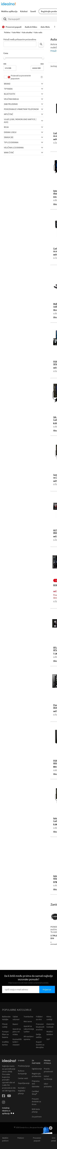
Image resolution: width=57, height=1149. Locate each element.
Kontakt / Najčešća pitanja (22, 1091)
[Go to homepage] (8, 4)
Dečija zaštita (38, 1035)
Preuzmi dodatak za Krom (36, 1102)
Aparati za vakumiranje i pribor (29, 1029)
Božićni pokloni (5, 1139)
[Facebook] (3, 1096)
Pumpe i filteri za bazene (5, 1034)
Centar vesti (23, 1078)
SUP (48, 1039)
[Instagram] (3, 1103)
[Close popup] (50, 1128)
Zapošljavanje (23, 1083)
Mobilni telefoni (49, 1033)
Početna (7, 32)
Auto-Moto (16, 32)
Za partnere (37, 1117)
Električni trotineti (50, 1025)
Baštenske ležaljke (6, 1018)
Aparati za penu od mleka (17, 1032)
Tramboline (28, 1016)
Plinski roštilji (4, 1025)
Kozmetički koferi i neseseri (17, 1042)
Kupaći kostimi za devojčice (40, 1045)
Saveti (33, 11)
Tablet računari (16, 1018)
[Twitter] (9, 1096)
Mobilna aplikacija (9, 11)
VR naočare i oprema (29, 1037)
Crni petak (53, 1139)
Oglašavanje (37, 1069)
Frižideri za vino (39, 1018)
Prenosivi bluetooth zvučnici (40, 1027)
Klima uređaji (49, 1018)
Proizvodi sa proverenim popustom (21, 77)
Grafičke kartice (5, 1043)
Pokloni (20, 1138)
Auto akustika (27, 32)
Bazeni (15, 1024)
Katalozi (24, 11)
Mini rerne (28, 1021)
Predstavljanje (24, 1066)
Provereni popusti (37, 1139)
